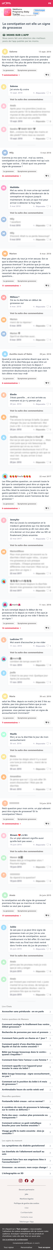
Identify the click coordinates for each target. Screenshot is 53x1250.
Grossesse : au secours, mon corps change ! (24, 1167)
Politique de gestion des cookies (26, 1203)
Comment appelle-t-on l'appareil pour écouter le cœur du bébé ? (22, 1067)
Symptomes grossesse (27, 70)
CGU (26, 1208)
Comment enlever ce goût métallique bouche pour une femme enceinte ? (21, 1124)
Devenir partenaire (26, 1190)
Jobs (26, 1194)
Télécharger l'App (39, 11)
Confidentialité (26, 1213)
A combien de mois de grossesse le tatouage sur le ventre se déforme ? (26, 1108)
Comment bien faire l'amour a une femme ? (25, 1060)
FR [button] (49, 3)
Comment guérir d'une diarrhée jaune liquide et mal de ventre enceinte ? (22, 1045)
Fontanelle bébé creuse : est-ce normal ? (23, 1101)
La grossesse (8, 70)
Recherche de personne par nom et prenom (25, 1032)
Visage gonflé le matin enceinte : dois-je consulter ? (23, 1132)
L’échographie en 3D (12, 1173)
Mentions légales (26, 1199)
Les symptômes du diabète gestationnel (23, 1145)
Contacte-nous (27, 1217)
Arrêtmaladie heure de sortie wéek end (23, 1089)
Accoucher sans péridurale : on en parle (23, 1011)
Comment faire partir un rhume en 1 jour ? (24, 1038)
